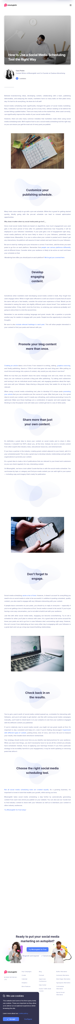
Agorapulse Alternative (63, 982)
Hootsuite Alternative (62, 975)
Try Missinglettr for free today (15, 810)
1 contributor (22, 78)
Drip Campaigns (26, 971)
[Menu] (70, 5)
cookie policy (23, 1013)
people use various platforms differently (56, 247)
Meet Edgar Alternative (63, 979)
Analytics (24, 982)
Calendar (24, 979)
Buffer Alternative (61, 971)
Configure (28, 1019)
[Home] (10, 5)
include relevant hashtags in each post (30, 324)
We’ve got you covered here (54, 257)
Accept (12, 1019)
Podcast (41, 975)
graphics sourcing (63, 365)
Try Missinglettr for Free (37, 949)
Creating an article (11, 365)
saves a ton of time (29, 595)
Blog (40, 971)
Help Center (42, 985)
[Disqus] (37, 845)
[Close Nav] (37, 4)
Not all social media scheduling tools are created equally (26, 790)
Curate (24, 975)
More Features (26, 986)
